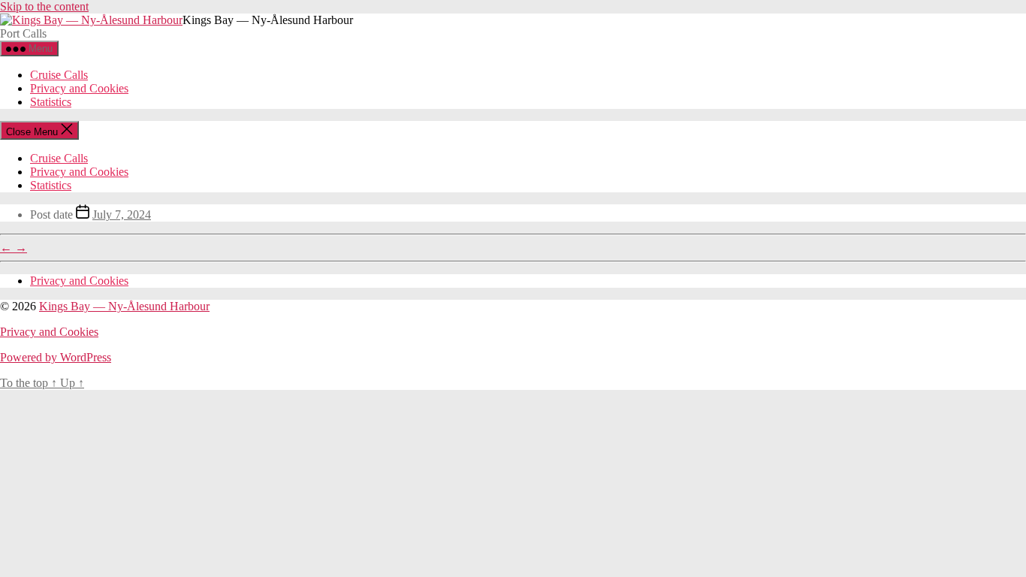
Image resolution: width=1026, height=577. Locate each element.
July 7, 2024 (121, 214)
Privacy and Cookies (79, 88)
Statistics (50, 101)
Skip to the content (44, 6)
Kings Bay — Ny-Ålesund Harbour (124, 306)
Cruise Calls (59, 74)
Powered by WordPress (55, 357)
